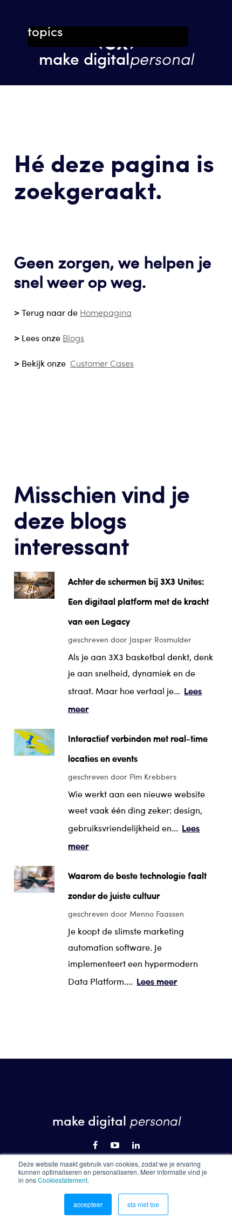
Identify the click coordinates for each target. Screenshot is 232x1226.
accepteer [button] (88, 1204)
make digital (116, 58)
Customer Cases (102, 363)
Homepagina (106, 312)
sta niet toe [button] (143, 1204)
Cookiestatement (62, 1179)
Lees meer (157, 981)
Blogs (73, 337)
